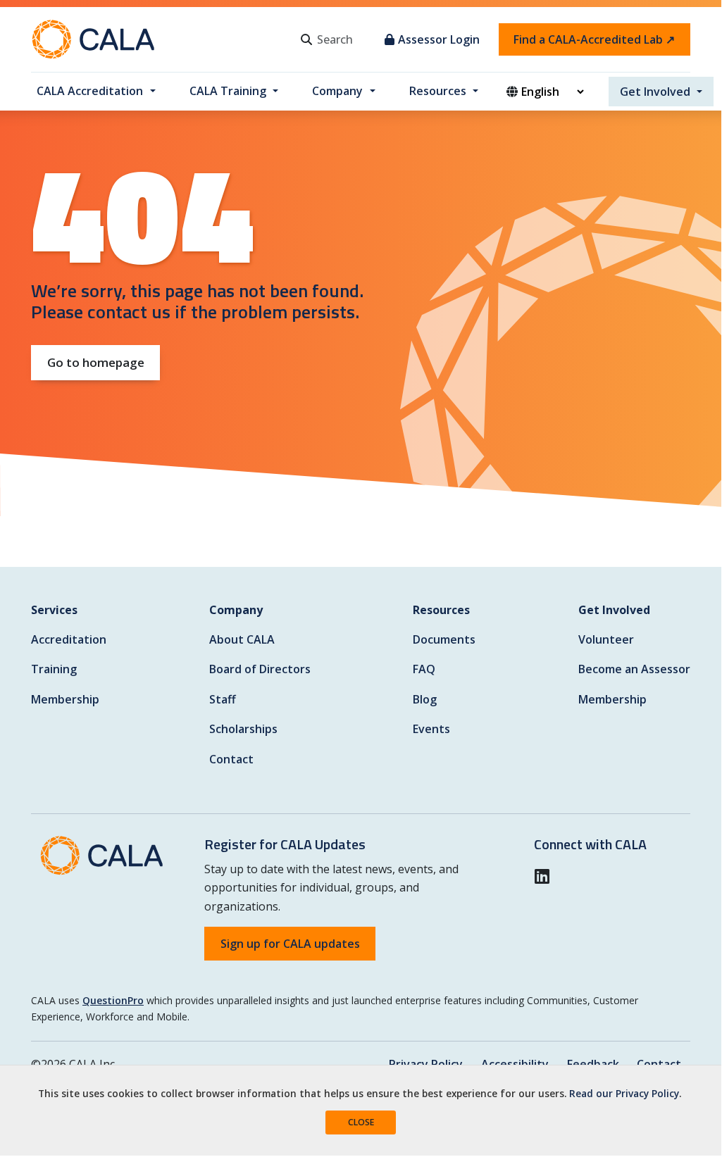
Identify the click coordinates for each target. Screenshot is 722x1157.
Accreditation (68, 639)
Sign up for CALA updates (290, 943)
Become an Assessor (634, 669)
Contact (231, 759)
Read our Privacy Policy (624, 1093)
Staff (222, 699)
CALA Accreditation (90, 91)
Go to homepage (95, 362)
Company (337, 91)
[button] (546, 876)
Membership (65, 699)
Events (431, 729)
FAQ (424, 669)
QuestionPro (113, 1000)
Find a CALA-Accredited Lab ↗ (594, 39)
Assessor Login (439, 39)
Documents (444, 639)
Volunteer (606, 639)
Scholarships (243, 729)
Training (54, 669)
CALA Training (227, 91)
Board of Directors (260, 669)
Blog (425, 699)
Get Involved (655, 91)
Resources (437, 91)
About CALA (242, 639)
